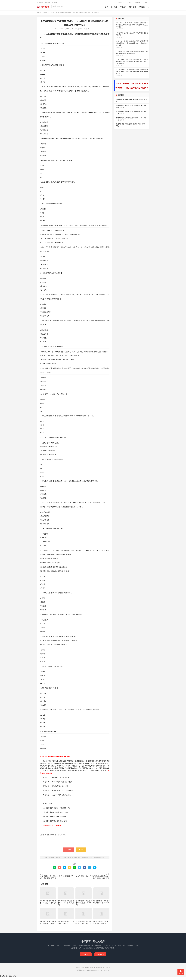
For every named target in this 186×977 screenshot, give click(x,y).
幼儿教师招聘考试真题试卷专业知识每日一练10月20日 (83, 903)
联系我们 (100, 954)
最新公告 (114, 7)
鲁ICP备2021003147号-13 (103, 967)
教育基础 (132, 7)
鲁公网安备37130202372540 (9, 976)
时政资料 (123, 7)
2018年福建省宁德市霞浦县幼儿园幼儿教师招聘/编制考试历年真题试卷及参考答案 (82, 857)
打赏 (81, 849)
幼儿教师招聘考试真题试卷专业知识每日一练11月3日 (48, 903)
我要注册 (47, 2)
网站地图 (92, 967)
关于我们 (85, 954)
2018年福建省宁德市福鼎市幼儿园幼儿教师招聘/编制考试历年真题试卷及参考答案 (56, 877)
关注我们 (145, 2)
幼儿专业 (79, 29)
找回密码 (129, 2)
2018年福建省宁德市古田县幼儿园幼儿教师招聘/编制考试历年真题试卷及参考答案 (92, 877)
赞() (68, 849)
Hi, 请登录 (40, 2)
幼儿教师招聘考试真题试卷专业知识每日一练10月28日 (66, 903)
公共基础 (141, 7)
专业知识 (51, 12)
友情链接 (137, 2)
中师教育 (43, 6)
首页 (106, 7)
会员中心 (121, 2)
